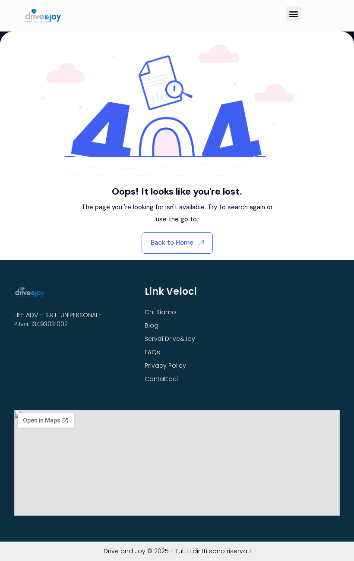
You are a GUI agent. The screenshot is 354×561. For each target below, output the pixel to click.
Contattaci (161, 379)
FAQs (152, 352)
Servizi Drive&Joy (170, 338)
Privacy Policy (165, 365)
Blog (151, 325)
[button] (293, 13)
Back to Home (172, 242)
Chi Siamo (160, 312)
